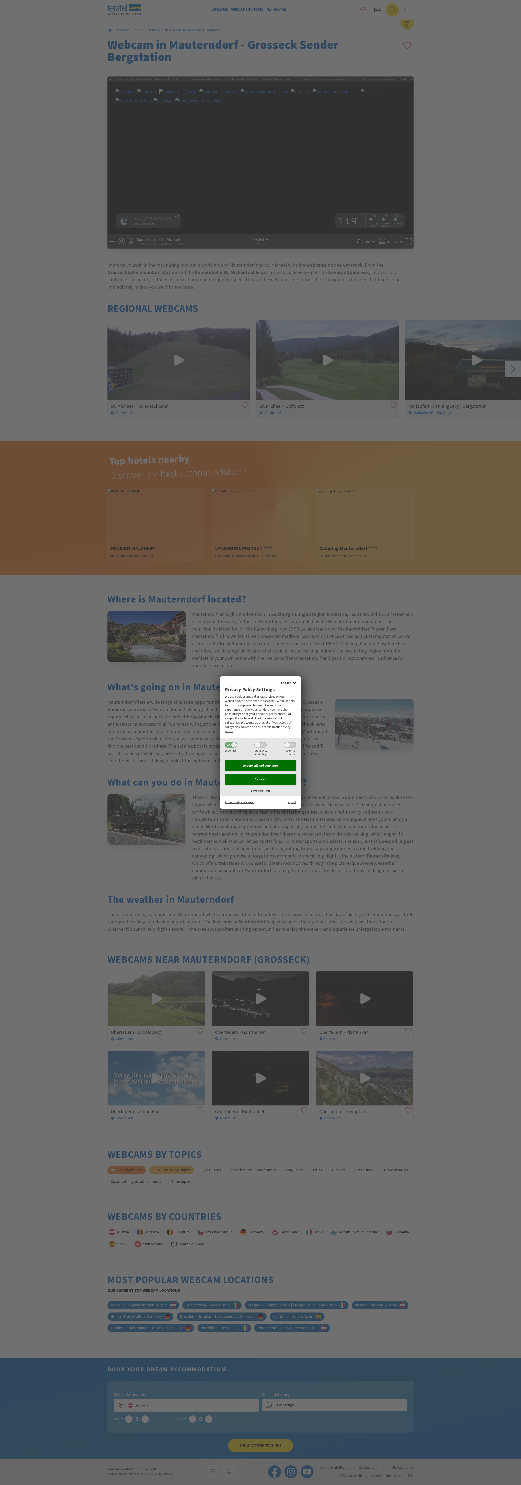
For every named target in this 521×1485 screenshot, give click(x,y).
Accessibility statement (239, 802)
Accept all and (260, 765)
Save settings (261, 790)
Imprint (292, 802)
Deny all (260, 779)
